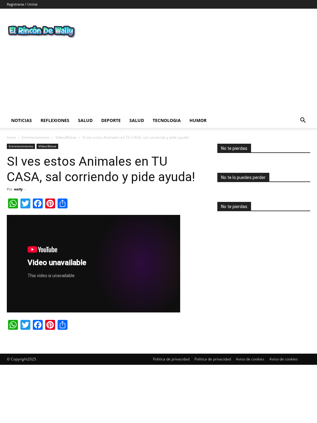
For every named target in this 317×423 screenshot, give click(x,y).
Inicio (11, 137)
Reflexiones (55, 120)
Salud (85, 120)
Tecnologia (167, 120)
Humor (197, 120)
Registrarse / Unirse (22, 4)
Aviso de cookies (250, 359)
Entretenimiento (36, 137)
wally (18, 189)
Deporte (111, 120)
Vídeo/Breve (65, 137)
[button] (302, 121)
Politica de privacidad (171, 359)
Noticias (21, 120)
